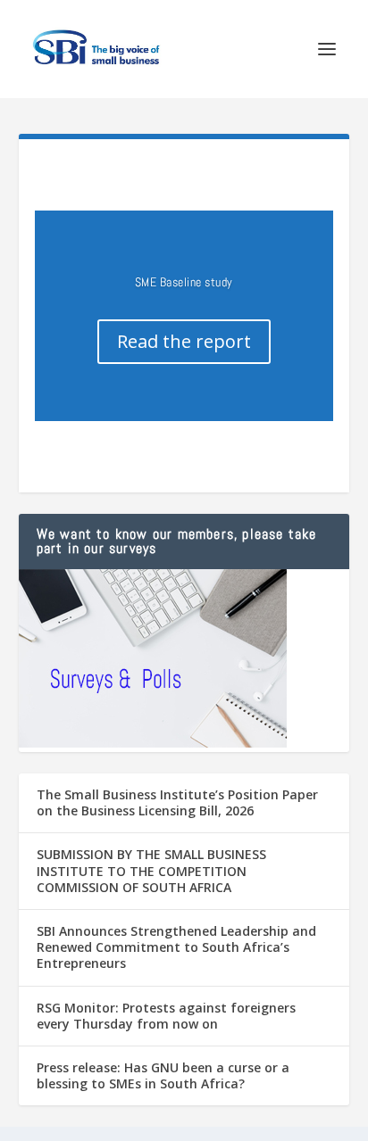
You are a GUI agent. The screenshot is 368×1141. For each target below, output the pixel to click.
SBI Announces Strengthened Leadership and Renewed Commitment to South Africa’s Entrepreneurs (176, 947)
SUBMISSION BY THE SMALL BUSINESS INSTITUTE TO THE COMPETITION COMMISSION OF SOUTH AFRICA (151, 870)
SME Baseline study (184, 282)
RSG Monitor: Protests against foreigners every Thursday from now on (166, 1015)
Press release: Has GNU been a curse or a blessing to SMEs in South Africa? (163, 1075)
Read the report (184, 341)
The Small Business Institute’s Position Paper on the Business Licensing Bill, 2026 (177, 802)
